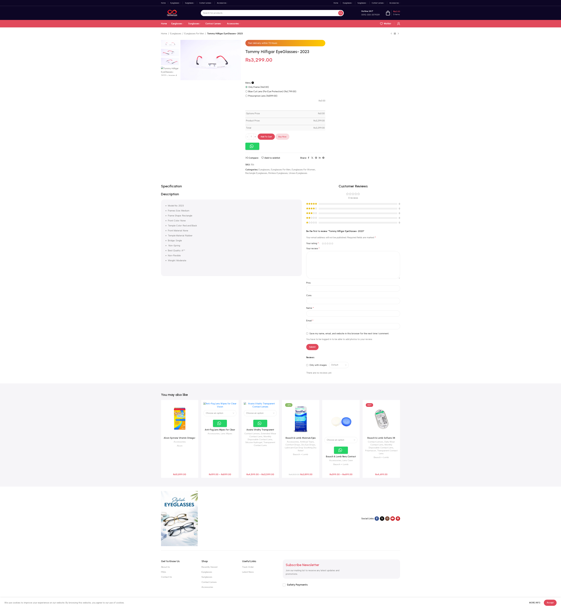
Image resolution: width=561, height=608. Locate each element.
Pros (308, 282)
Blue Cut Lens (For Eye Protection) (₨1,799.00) (272, 91)
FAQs (163, 572)
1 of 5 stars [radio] (323, 243)
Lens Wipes (226, 433)
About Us (165, 567)
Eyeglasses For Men (194, 33)
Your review (313, 248)
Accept (550, 603)
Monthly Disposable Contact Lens (260, 438)
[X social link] (312, 158)
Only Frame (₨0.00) (258, 87)
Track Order (248, 567)
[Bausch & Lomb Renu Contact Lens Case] (340, 418)
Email (309, 320)
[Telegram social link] (323, 158)
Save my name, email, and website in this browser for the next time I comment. (349, 333)
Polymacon (370, 450)
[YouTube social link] (392, 518)
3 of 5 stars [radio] (327, 243)
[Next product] (398, 33)
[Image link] (179, 518)
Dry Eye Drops (308, 444)
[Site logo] (172, 12)
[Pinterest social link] (316, 158)
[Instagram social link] (387, 518)
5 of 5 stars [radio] (332, 243)
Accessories (180, 441)
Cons (309, 295)
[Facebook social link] (308, 158)
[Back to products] (395, 33)
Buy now (282, 137)
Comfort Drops (292, 444)
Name (310, 308)
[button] (252, 146)
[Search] (340, 13)
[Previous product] (391, 33)
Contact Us (166, 577)
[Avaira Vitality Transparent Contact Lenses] (260, 405)
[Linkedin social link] (319, 158)
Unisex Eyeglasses (298, 173)
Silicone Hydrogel (253, 442)
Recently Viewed (209, 567)
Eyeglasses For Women (303, 169)
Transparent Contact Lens (264, 444)
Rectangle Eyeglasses (256, 173)
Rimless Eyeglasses (278, 173)
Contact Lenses (252, 433)
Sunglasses (207, 577)
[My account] (399, 24)
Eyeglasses (175, 33)
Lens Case (347, 460)
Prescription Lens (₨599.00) (262, 96)
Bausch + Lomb (300, 454)
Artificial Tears (307, 441)
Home (164, 33)
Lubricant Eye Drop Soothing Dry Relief (300, 449)
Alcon (179, 445)
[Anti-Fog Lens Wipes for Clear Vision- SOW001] (219, 405)
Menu (249, 83)
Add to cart (266, 137)
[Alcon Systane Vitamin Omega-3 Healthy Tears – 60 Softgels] (179, 418)
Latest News (248, 572)
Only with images (318, 365)
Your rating (312, 243)
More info (535, 603)
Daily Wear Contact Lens (382, 443)
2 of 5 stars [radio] (325, 243)
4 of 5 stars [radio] (330, 243)
